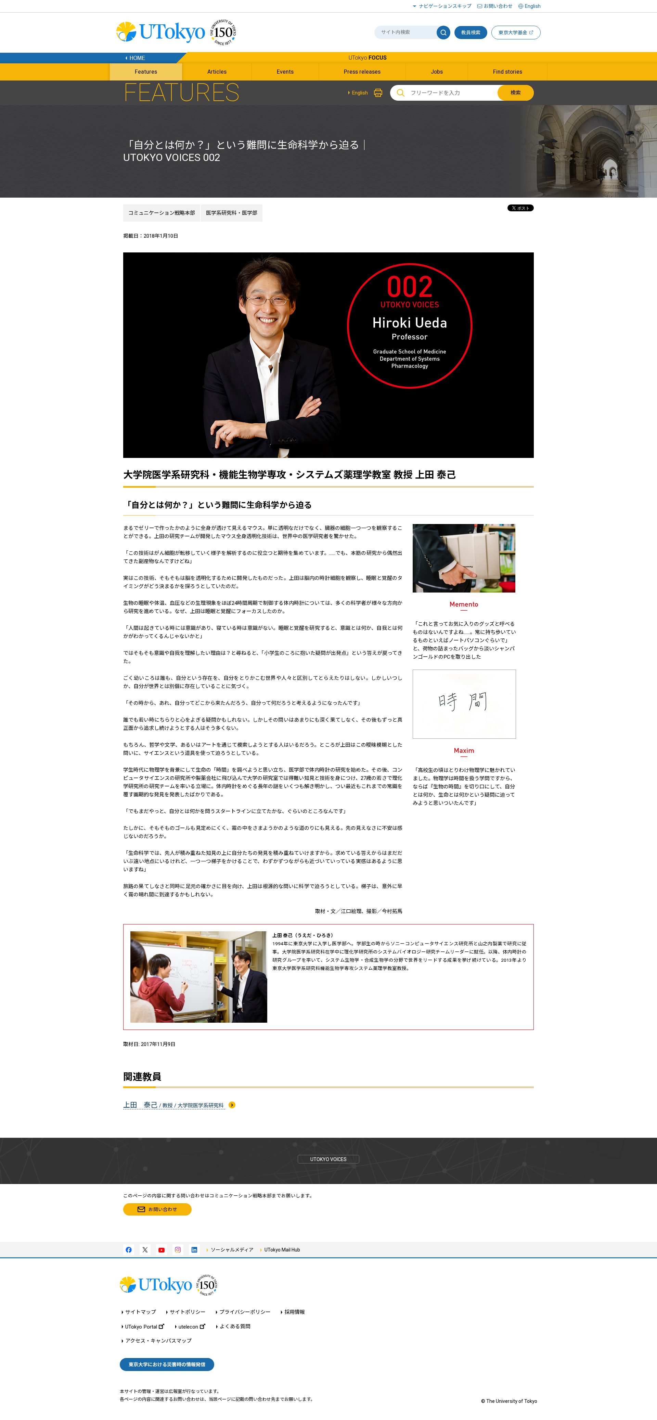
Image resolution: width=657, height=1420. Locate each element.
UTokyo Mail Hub (282, 1250)
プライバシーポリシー (245, 1312)
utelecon (188, 1327)
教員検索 (470, 32)
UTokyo (368, 57)
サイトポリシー (188, 1312)
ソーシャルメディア (232, 1250)
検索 (516, 93)
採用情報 (294, 1312)
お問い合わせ (498, 6)
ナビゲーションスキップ (445, 6)
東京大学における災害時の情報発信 (167, 1364)
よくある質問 (235, 1326)
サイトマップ (140, 1312)
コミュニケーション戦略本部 (161, 213)
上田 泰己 (174, 1105)
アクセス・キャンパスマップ (158, 1341)
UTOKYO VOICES (328, 1159)
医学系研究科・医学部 (231, 213)
